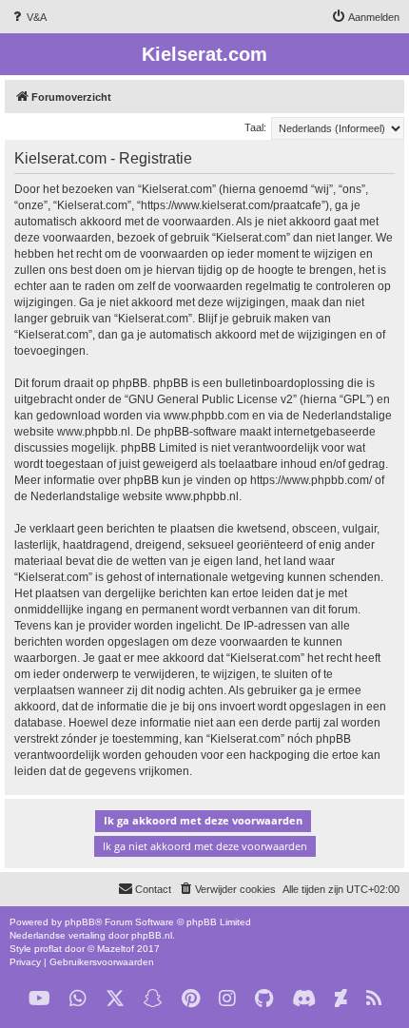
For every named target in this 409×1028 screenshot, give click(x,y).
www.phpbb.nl (93, 431)
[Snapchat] (153, 999)
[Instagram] (227, 999)
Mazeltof (115, 948)
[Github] (264, 999)
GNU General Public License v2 (210, 399)
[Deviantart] (341, 999)
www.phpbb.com (206, 415)
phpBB (80, 922)
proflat (48, 948)
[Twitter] (115, 999)
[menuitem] (28, 17)
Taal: (255, 127)
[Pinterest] (190, 999)
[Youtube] (39, 999)
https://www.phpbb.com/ (311, 480)
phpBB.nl (151, 935)
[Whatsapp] (78, 999)
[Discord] (304, 999)
